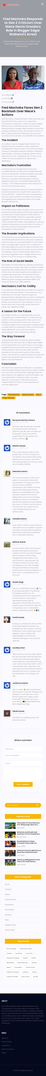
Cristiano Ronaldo (12, 976)
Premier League (11, 949)
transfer (35, 976)
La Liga (34, 972)
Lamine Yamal (30, 967)
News (25, 39)
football (34, 963)
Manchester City (23, 963)
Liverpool (26, 972)
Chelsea (9, 953)
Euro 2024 (29, 953)
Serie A (9, 967)
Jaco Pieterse (7, 95)
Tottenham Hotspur (13, 972)
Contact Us (6, 1045)
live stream (18, 953)
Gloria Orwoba (27, 395)
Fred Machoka (13, 395)
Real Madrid (10, 963)
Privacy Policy (7, 1042)
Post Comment (23, 784)
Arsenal (25, 958)
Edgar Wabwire (8, 398)
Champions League (13, 958)
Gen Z (38, 395)
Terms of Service (8, 1049)
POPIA (4, 1053)
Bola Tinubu (26, 976)
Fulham (33, 958)
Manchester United (26, 949)
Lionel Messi (18, 967)
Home (18, 39)
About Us (5, 1038)
